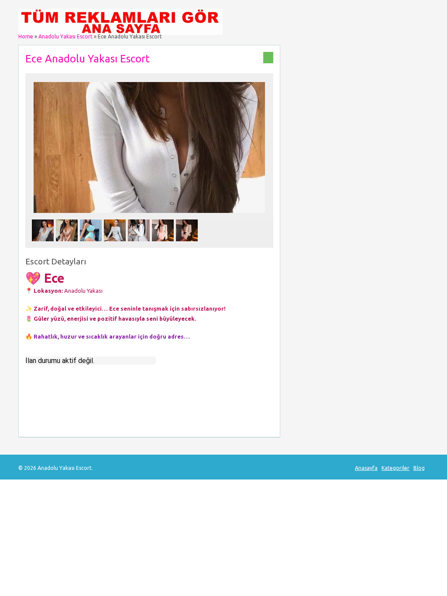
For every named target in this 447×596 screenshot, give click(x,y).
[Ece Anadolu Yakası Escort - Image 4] (116, 244)
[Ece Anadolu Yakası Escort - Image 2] (68, 244)
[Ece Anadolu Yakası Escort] (149, 215)
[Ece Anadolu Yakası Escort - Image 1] (44, 244)
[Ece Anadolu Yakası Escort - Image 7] (188, 244)
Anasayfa (366, 468)
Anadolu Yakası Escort (65, 36)
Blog (419, 468)
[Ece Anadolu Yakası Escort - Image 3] (92, 244)
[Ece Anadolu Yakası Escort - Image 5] (140, 244)
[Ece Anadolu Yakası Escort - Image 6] (164, 244)
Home (25, 36)
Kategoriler (395, 468)
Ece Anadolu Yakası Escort (87, 59)
